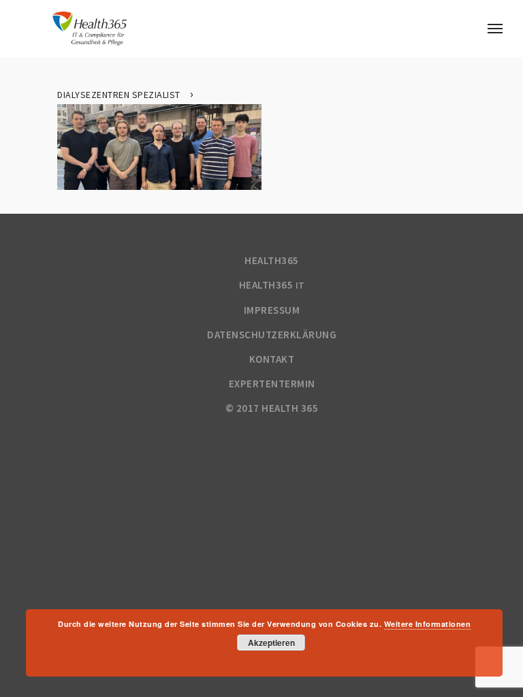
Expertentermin (272, 383)
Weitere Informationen (427, 624)
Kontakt (272, 359)
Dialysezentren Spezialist (118, 94)
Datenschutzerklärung (271, 334)
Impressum (272, 310)
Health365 (271, 260)
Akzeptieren (271, 642)
